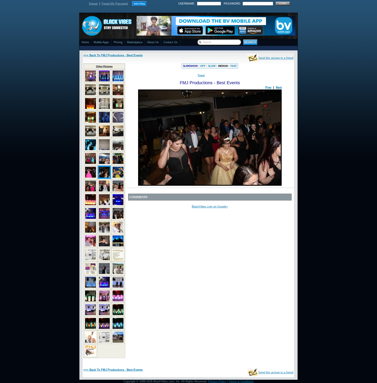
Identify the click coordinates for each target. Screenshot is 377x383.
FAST (234, 66)
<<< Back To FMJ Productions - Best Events (113, 55)
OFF (202, 66)
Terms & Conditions (241, 381)
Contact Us (170, 42)
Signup (93, 3)
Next (279, 87)
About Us (153, 42)
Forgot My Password (115, 3)
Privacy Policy (217, 381)
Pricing (118, 42)
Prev (268, 87)
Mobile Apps (101, 42)
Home (85, 42)
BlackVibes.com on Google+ (210, 206)
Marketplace (134, 42)
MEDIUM (223, 66)
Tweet (201, 75)
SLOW (211, 66)
